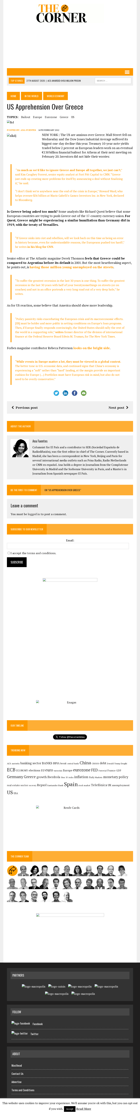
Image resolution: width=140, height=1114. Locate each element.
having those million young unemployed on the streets (71, 267)
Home (13, 96)
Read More (83, 1109)
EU (42, 770)
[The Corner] (70, 13)
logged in (34, 514)
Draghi (124, 763)
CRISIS (95, 763)
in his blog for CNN (40, 247)
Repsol (41, 785)
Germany (15, 776)
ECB (11, 770)
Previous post (27, 407)
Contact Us (17, 1074)
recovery (32, 785)
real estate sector (17, 785)
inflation (81, 776)
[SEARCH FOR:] (113, 80)
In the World (31, 96)
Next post (116, 407)
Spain (71, 784)
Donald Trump (113, 763)
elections (34, 770)
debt (103, 763)
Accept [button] (69, 1109)
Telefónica (99, 785)
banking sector (30, 763)
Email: (70, 540)
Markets (98, 777)
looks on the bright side (91, 348)
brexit (63, 763)
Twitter (34, 1034)
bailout (25, 117)
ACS (9, 763)
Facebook (38, 1024)
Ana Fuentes (28, 130)
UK (109, 785)
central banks (73, 763)
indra (71, 777)
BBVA (56, 763)
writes (59, 332)
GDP (118, 770)
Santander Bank (55, 785)
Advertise (16, 1082)
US (72, 117)
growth (41, 777)
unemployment (121, 785)
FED (94, 770)
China (85, 763)
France (111, 770)
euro (49, 770)
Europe (37, 117)
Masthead (16, 1065)
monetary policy (115, 777)
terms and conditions (41, 553)
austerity (16, 763)
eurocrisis (58, 770)
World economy (55, 96)
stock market (84, 785)
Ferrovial (103, 770)
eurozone (51, 117)
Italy (91, 777)
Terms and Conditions (22, 1090)
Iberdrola (53, 777)
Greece (64, 117)
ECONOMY (22, 770)
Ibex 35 (64, 777)
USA (16, 793)
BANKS (47, 763)
